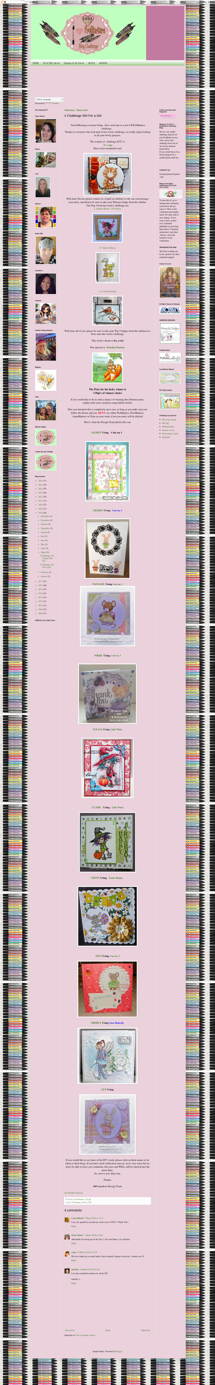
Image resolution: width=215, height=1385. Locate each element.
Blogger (119, 1351)
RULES (91, 63)
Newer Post (70, 1330)
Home (107, 1330)
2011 (40, 605)
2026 (40, 480)
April (43, 548)
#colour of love (168, 430)
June (43, 540)
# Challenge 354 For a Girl (81, 1202)
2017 (40, 581)
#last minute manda (170, 433)
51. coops (107, 145)
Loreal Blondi (77, 1218)
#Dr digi (165, 423)
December (45, 516)
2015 (40, 589)
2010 (40, 609)
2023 (40, 492)
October (44, 524)
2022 (40, 496)
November (45, 520)
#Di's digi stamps (169, 419)
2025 (40, 484)
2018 (40, 512)
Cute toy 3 (118, 584)
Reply (73, 1226)
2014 (40, 593)
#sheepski (166, 437)
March (44, 552)
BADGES (103, 63)
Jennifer (75, 1269)
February (45, 572)
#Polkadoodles (168, 426)
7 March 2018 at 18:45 (93, 1235)
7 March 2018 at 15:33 (93, 1218)
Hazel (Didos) (77, 1235)
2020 (40, 504)
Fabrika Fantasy (116, 347)
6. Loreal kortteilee (108, 291)
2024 (40, 488)
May (43, 544)
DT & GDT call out (51, 63)
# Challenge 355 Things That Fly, (47, 558)
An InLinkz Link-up (73, 1192)
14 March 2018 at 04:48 (89, 1269)
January (44, 576)
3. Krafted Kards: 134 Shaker (107, 208)
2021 (40, 500)
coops (73, 1252)
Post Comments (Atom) (85, 1335)
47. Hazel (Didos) (107, 247)
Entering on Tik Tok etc (74, 63)
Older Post (145, 1330)
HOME (36, 63)
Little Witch (117, 807)
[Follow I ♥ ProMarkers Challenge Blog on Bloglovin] (168, 117)
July (43, 536)
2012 (40, 601)
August (44, 532)
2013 (40, 597)
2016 (40, 585)
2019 (40, 508)
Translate (55, 103)
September (45, 528)
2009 (40, 613)
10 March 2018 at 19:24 (87, 1252)
